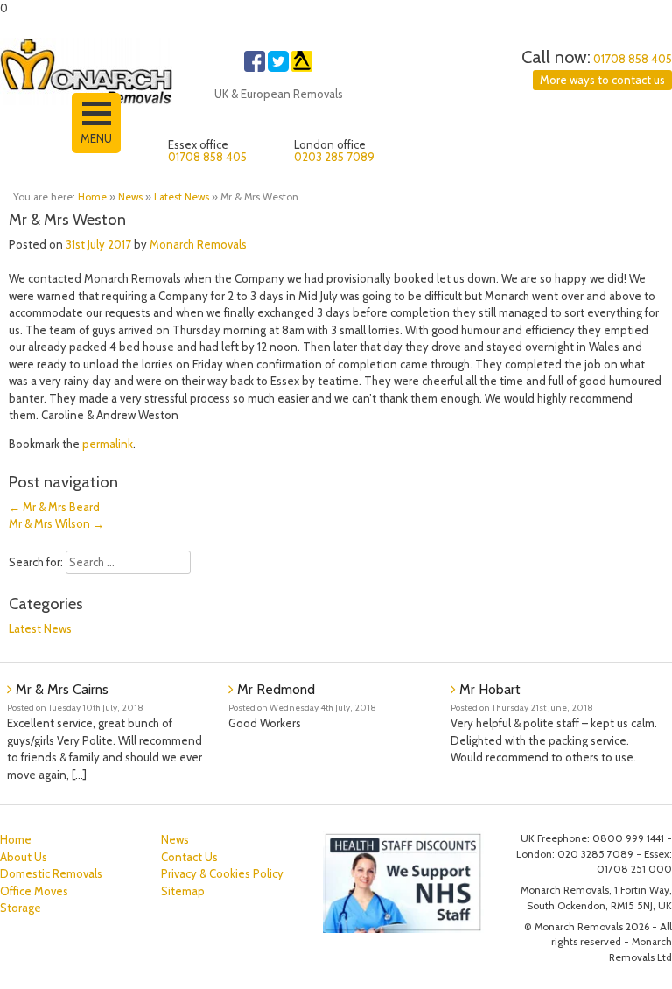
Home (92, 197)
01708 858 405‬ (632, 59)
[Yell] (301, 67)
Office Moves (34, 891)
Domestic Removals (51, 873)
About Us (23, 857)
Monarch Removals (198, 244)
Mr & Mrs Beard (54, 507)
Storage (20, 908)
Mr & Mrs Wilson (56, 523)
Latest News (181, 197)
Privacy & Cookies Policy (222, 873)
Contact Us (189, 857)
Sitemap (183, 891)
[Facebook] (254, 67)
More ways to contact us (602, 80)
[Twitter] (278, 67)
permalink (107, 444)
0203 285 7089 (334, 157)
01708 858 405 (207, 157)
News (130, 197)
